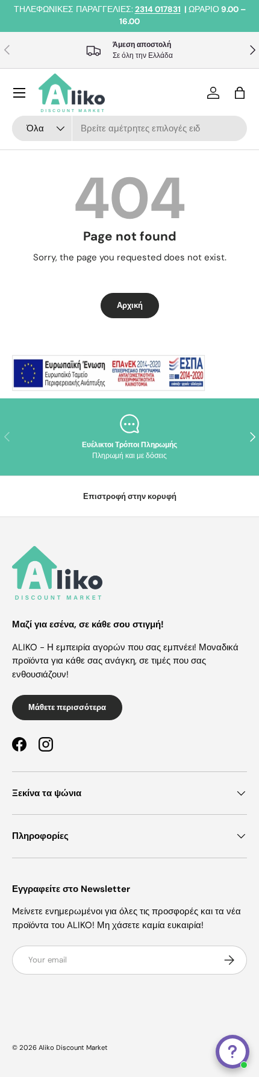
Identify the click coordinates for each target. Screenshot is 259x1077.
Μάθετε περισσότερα (67, 707)
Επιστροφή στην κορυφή (129, 496)
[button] (239, 93)
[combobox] (129, 128)
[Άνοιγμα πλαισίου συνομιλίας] (232, 1052)
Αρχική (130, 305)
